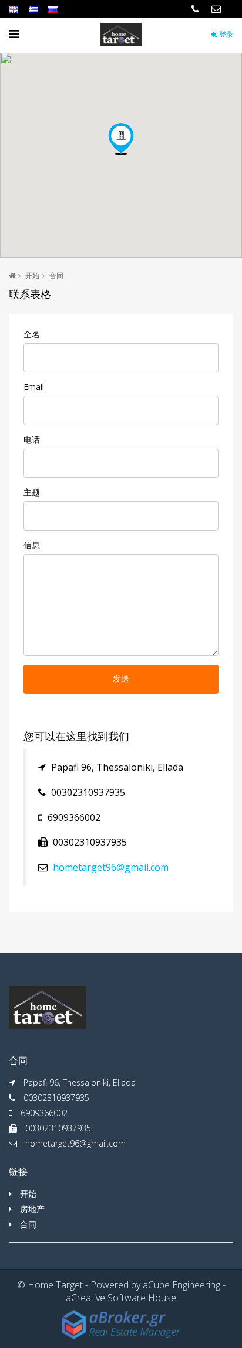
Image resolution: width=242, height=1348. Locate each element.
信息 (31, 544)
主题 (31, 492)
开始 (32, 275)
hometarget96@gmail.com (111, 867)
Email (33, 386)
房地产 (32, 1208)
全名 (31, 334)
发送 (121, 678)
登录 (225, 34)
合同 (28, 1224)
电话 (31, 439)
